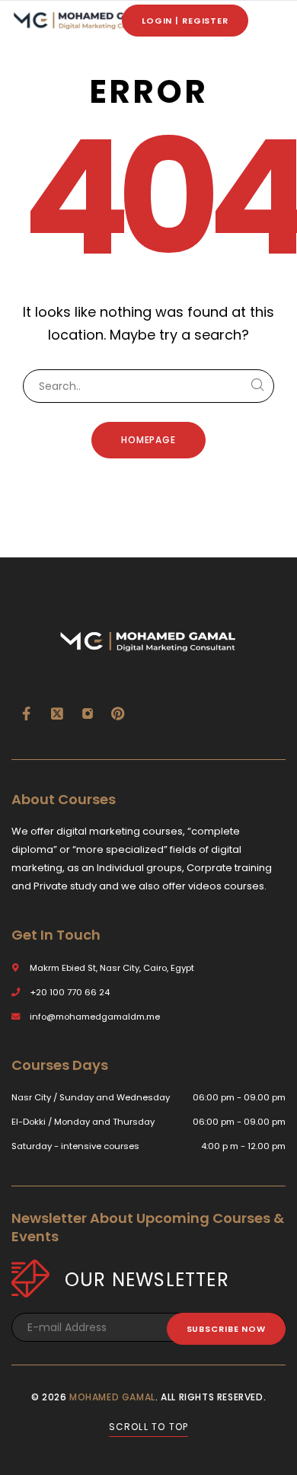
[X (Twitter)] (57, 713)
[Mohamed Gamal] (83, 21)
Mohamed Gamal (112, 1396)
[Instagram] (87, 713)
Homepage (149, 439)
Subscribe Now (226, 1329)
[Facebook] (26, 713)
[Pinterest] (118, 713)
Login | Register (185, 20)
